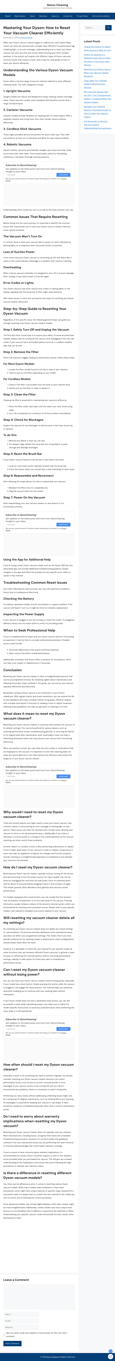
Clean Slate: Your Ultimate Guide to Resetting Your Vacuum (95, 84)
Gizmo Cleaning (57, 5)
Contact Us (67, 16)
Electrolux (43, 16)
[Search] (108, 27)
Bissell (7, 16)
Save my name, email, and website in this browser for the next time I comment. (36, 1335)
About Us (55, 16)
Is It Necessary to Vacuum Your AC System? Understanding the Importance (98, 124)
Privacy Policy (82, 16)
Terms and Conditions (101, 16)
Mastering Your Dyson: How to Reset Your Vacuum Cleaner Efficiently (97, 72)
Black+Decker (20, 16)
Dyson (32, 16)
